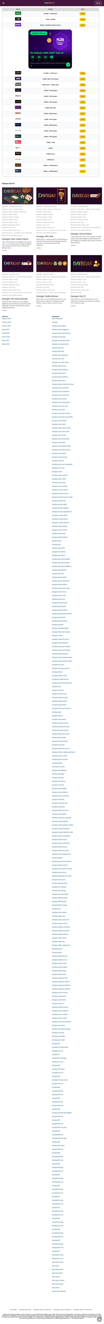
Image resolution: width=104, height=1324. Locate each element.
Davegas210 (56, 1174)
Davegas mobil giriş (58, 807)
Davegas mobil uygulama (60, 821)
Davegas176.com (57, 1051)
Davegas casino (57, 471)
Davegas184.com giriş (59, 1138)
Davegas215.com (57, 1236)
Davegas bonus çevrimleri (60, 388)
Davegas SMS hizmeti (59, 901)
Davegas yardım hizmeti (60, 992)
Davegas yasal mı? (58, 1003)
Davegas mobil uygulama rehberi (62, 825)
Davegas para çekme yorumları (62, 868)
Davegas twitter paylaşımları (61, 945)
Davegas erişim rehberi (59, 530)
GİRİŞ (82, 13)
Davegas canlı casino (59, 424)
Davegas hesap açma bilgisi (61, 646)
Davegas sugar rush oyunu (60, 919)
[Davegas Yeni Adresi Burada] (17, 263)
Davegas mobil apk (58, 799)
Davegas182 (56, 1109)
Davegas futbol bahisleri (59, 537)
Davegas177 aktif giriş (59, 1058)
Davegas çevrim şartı (59, 482)
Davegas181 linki (57, 1102)
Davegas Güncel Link (9, 222)
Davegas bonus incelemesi (60, 391)
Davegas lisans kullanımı (60, 792)
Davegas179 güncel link (59, 1080)
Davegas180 (56, 1087)
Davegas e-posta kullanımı (60, 522)
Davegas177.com (57, 1062)
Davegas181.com (57, 1105)
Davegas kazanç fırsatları (60, 723)
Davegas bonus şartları (59, 399)
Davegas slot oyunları (59, 890)
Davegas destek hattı (59, 501)
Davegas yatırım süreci (59, 1018)
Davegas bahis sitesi (58, 380)
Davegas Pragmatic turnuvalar (62, 876)
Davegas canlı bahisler (59, 420)
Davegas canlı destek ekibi (60, 439)
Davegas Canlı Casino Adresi (12, 209)
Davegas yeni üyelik (58, 1040)
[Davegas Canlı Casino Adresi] (17, 195)
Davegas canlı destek (59, 435)
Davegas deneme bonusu (60, 493)
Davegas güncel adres (59, 577)
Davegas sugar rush (58, 916)
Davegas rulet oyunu (58, 879)
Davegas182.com (57, 1116)
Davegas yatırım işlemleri (60, 1011)
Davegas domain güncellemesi (62, 511)
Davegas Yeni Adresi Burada (12, 235)
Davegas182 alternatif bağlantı (62, 1113)
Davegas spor (56, 909)
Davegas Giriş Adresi (9, 214)
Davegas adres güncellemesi (61, 333)
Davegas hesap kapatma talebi (62, 661)
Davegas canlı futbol (58, 442)
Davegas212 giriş (57, 1200)
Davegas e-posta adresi (59, 515)
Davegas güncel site (58, 599)
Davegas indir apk (58, 690)
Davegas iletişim (57, 672)
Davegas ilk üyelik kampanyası (62, 683)
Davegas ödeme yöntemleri (61, 843)
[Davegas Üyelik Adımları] (52, 263)
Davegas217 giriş (57, 1255)
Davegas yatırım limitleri (59, 1014)
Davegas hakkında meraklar (61, 632)
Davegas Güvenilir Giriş (11, 225)
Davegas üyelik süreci (59, 974)
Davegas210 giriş (57, 1178)
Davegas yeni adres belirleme (61, 1021)
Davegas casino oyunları (60, 475)
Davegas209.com (57, 1171)
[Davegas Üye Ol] (86, 263)
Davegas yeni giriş (58, 1032)
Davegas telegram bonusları (61, 927)
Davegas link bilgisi (58, 774)
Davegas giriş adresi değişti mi (62, 566)
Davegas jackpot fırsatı (59, 694)
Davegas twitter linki (58, 941)
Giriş (98, 3)
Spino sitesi (55, 1287)
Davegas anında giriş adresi (61, 340)
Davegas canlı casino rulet (60, 431)
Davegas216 (56, 1240)
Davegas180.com (57, 1094)
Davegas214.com (57, 1225)
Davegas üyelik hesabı (59, 963)
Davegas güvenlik (57, 624)
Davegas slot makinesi (59, 887)
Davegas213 (56, 1207)
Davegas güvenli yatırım (60, 621)
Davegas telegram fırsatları (60, 930)
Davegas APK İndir (15, 206)
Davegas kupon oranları (59, 756)
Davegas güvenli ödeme (60, 610)
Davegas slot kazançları (59, 883)
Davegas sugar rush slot (60, 923)
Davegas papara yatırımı (60, 865)
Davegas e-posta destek (60, 519)
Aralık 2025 (5, 333)
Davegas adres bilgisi (59, 326)
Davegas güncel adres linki (60, 581)
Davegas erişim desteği (59, 526)
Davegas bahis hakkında (60, 369)
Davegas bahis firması (59, 366)
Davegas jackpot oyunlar (60, 697)
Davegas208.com (57, 1160)
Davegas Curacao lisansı (60, 490)
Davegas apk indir (58, 348)
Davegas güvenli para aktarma (62, 613)
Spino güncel (56, 1276)
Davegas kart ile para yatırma (61, 708)
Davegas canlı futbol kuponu (61, 450)
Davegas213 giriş (57, 1211)
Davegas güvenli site (58, 617)
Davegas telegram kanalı (60, 934)
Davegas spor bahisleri (59, 912)
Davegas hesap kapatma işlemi (62, 657)
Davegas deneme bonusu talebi (62, 497)
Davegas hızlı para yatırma (60, 668)
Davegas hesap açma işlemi (61, 650)
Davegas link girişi (58, 777)
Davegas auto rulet (58, 358)
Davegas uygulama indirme (61, 981)
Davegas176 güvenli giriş (60, 1047)
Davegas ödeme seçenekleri (61, 836)
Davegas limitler (57, 763)
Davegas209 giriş (57, 1167)
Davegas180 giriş (57, 1091)
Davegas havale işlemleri (60, 643)
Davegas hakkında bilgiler (60, 628)
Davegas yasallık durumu (60, 1007)
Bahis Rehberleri (57, 318)
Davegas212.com (57, 1204)
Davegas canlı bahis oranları (61, 413)
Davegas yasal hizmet (59, 996)
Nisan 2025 (5, 344)
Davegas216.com (57, 1247)
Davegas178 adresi (58, 1069)
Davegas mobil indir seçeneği (61, 817)
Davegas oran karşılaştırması (61, 854)
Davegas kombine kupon (60, 741)
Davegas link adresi (58, 766)
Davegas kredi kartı (58, 745)
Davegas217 (56, 1251)
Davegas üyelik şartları (59, 970)
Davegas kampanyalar (59, 705)
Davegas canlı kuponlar (59, 457)
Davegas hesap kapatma (60, 654)
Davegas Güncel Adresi (10, 217)
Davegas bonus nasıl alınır (60, 395)
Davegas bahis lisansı (59, 373)
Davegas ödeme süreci (59, 839)
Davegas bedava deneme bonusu (63, 384)
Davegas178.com (57, 1072)
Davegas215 (56, 1229)
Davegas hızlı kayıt (58, 664)
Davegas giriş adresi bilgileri (61, 559)
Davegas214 (56, 1218)
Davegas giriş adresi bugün (61, 562)
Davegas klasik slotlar (59, 737)
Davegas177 (56, 1054)
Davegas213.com (57, 1215)
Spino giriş (55, 1266)
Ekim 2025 (5, 340)
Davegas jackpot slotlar (59, 701)
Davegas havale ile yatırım (60, 639)
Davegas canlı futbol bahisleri (61, 446)
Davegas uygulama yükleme (61, 989)
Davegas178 (56, 1065)
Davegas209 (56, 1164)
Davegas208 (56, 1153)
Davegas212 (56, 1196)
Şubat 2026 (5, 329)
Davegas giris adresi (58, 555)
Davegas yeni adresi (58, 1025)
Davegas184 (56, 1131)
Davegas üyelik (57, 952)
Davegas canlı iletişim (59, 453)
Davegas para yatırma (59, 872)
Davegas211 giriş (57, 1189)
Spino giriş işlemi (57, 1273)
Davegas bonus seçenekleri (61, 402)
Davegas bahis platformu (60, 377)
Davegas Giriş (7, 211)
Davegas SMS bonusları (60, 898)
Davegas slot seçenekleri (60, 894)
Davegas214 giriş (57, 1222)
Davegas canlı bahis (58, 409)
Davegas (5, 206)
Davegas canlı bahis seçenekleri (62, 417)
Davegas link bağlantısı (59, 770)
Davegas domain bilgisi (59, 504)
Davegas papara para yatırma (61, 861)
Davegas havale (57, 635)
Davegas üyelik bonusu (59, 960)
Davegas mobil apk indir (59, 803)
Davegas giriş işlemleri (59, 570)
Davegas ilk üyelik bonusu (60, 679)
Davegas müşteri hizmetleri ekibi (62, 832)
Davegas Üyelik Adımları (23, 232)
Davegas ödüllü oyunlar (59, 847)
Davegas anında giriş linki (60, 344)
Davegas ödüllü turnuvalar (60, 850)
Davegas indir (56, 686)
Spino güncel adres (58, 1280)
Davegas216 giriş (57, 1244)
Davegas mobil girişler (59, 814)
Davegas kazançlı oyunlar (60, 730)
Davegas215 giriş (57, 1233)
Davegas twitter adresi (59, 938)
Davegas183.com (57, 1123)
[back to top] (99, 1319)
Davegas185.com (57, 1149)
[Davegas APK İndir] (52, 195)
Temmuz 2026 (6, 322)
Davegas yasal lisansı (59, 1000)
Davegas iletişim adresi (59, 675)
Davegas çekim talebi (59, 479)
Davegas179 (56, 1076)
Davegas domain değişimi (60, 508)
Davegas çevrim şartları (59, 486)
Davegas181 (56, 1098)
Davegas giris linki (58, 573)
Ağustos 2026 (6, 318)
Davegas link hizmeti (58, 781)
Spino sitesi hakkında (59, 1291)
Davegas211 (56, 1185)
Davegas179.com (57, 1083)
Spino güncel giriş (57, 1284)
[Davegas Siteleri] (49, 3)
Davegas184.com (57, 1134)
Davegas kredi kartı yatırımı (61, 748)
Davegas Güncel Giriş (10, 219)
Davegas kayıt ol (57, 715)
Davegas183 (56, 1120)
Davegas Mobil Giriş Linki (11, 230)
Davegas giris (56, 544)
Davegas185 (56, 1142)
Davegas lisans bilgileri (59, 788)
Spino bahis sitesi (57, 1262)
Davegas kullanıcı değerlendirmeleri (63, 752)
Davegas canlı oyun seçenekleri (62, 464)
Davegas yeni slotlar (58, 1036)
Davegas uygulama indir (60, 978)
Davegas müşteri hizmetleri (60, 828)
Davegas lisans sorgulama (60, 796)
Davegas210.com (57, 1182)
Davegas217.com (57, 1258)
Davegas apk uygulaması (60, 355)
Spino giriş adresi (57, 1269)
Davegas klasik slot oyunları (61, 734)
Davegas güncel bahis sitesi (61, 588)
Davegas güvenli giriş (59, 606)
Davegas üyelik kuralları (59, 967)
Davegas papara (57, 858)
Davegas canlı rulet (58, 468)
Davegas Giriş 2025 (20, 211)
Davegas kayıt (56, 712)
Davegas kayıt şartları (59, 719)
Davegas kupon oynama (60, 759)
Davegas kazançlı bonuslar (60, 726)
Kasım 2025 (6, 337)
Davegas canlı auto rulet (60, 406)
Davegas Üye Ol (7, 232)
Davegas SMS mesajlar (59, 905)
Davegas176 (56, 1043)
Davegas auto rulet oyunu (60, 362)
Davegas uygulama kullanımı (61, 985)
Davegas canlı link (58, 460)
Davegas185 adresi (58, 1145)
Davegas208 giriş (57, 1156)
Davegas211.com (57, 1193)
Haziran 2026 (6, 326)
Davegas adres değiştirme (60, 329)
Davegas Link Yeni (8, 227)
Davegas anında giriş (59, 337)
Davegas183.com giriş (59, 1127)
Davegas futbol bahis (59, 533)
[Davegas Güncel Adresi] (86, 195)
